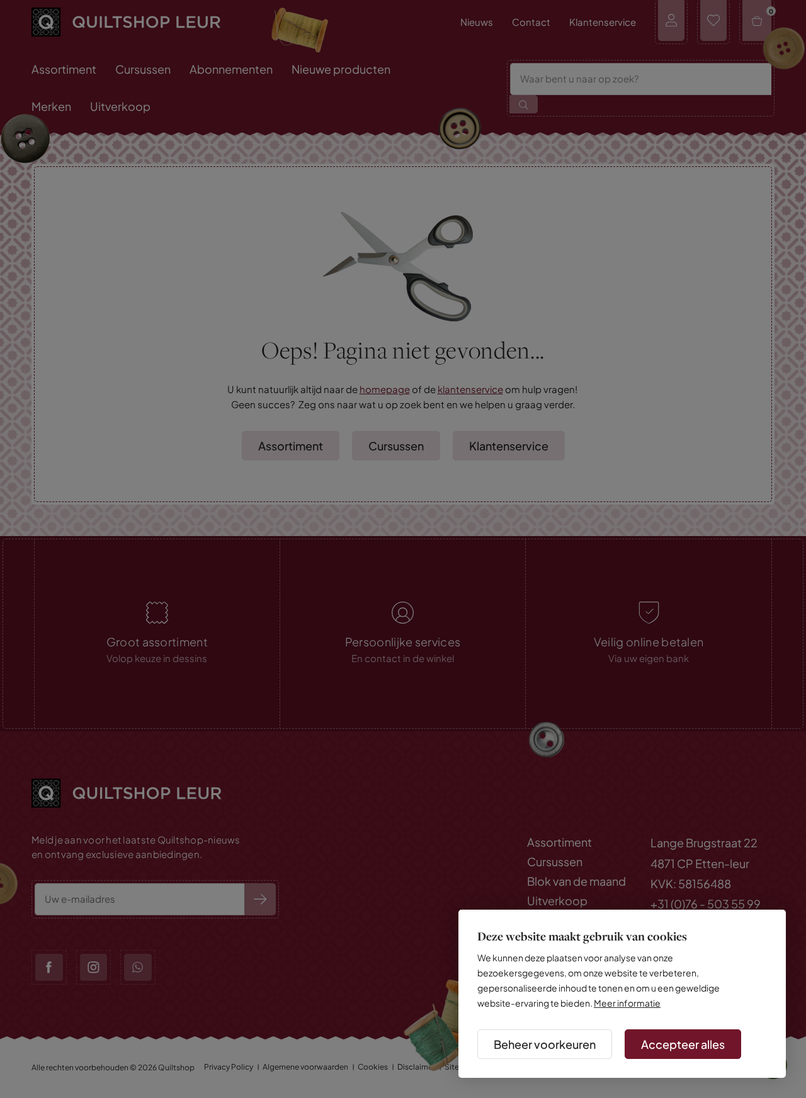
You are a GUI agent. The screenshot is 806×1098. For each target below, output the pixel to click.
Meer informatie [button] (627, 1003)
